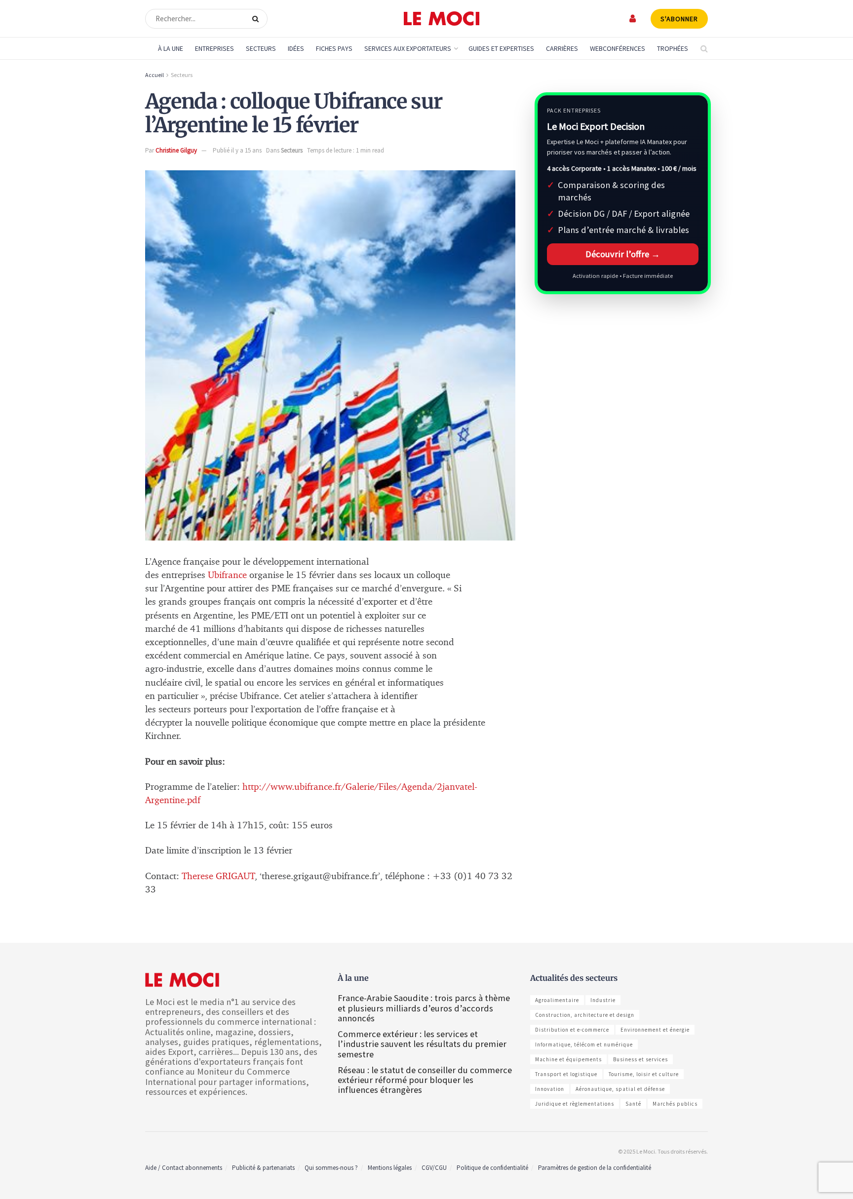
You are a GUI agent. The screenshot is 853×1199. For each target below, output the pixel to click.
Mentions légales (390, 1167)
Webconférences (617, 48)
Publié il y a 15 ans (237, 150)
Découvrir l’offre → (622, 254)
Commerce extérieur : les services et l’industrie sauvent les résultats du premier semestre (422, 1043)
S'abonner (679, 18)
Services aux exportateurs (407, 48)
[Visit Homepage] (441, 18)
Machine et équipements (568, 1059)
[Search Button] (257, 19)
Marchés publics (675, 1103)
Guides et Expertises (501, 48)
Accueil (154, 74)
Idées (296, 48)
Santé (633, 1103)
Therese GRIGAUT (217, 876)
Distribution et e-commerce (572, 1029)
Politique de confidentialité (492, 1167)
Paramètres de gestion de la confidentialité (594, 1167)
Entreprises (214, 48)
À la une (170, 48)
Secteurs (261, 48)
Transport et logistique (566, 1074)
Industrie (603, 1000)
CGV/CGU (434, 1167)
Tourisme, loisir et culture (644, 1074)
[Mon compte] (633, 18)
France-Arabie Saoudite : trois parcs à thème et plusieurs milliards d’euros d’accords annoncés (424, 1007)
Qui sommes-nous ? (331, 1167)
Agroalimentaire (557, 1000)
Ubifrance (228, 575)
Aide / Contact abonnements (183, 1167)
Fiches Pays (334, 48)
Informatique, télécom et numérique (584, 1044)
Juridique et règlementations (574, 1103)
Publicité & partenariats (263, 1167)
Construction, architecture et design (584, 1014)
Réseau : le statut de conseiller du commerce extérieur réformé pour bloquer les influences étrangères (425, 1079)
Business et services (640, 1059)
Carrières (562, 48)
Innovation (549, 1088)
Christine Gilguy (176, 150)
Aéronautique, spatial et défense (620, 1088)
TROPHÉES (672, 48)
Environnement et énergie (655, 1029)
